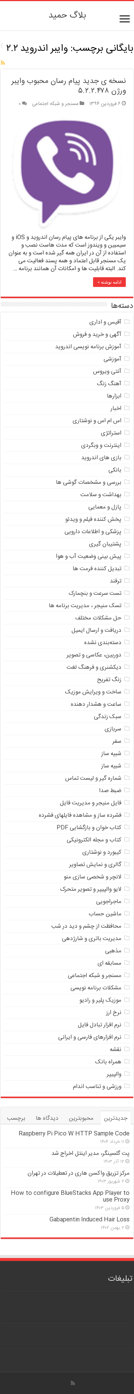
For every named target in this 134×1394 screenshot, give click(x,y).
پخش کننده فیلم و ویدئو (93, 519)
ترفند (115, 581)
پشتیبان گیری (105, 544)
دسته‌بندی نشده (102, 642)
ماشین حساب (105, 914)
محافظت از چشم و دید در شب (86, 926)
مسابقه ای (109, 963)
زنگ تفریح (109, 679)
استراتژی (111, 433)
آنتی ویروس (107, 371)
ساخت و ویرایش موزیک (93, 692)
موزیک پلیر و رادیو (100, 1000)
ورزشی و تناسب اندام (97, 1086)
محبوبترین (81, 1118)
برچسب (16, 1118)
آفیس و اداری (105, 322)
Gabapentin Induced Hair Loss (90, 1219)
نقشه (115, 1049)
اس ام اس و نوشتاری (97, 421)
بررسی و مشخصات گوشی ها (88, 482)
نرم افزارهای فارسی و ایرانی (89, 1037)
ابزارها (114, 396)
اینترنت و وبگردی (101, 445)
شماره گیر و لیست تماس (93, 778)
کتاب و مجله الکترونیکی (94, 840)
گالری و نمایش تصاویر (95, 864)
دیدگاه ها (47, 1118)
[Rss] (73, 1383)
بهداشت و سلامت (100, 495)
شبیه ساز (111, 753)
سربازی (113, 729)
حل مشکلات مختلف (98, 618)
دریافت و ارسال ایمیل (96, 630)
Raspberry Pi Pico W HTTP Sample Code (74, 1133)
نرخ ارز (113, 1012)
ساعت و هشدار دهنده (96, 704)
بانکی (114, 470)
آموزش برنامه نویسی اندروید (88, 347)
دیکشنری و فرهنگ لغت (94, 667)
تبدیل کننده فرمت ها (97, 569)
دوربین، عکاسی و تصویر (94, 655)
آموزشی (112, 359)
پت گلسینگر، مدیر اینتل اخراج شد (90, 1153)
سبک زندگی (107, 716)
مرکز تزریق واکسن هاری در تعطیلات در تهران (79, 1173)
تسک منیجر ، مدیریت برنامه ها (85, 606)
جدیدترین (115, 1118)
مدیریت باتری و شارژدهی (91, 938)
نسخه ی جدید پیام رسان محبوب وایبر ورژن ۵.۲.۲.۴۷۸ (69, 86)
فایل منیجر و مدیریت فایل (90, 803)
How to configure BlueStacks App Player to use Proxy (70, 1197)
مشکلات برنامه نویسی (95, 988)
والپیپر (114, 1074)
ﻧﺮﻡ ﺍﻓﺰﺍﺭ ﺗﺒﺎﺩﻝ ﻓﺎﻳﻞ (99, 1025)
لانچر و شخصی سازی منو (92, 877)
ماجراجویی (108, 901)
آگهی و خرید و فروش (97, 334)
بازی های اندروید (101, 458)
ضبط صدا (110, 790)
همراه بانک (108, 1062)
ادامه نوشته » (109, 282)
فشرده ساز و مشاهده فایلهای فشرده (80, 815)
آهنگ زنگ (109, 384)
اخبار (116, 408)
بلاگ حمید (67, 16)
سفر (116, 741)
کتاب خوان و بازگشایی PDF (89, 827)
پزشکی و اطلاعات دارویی (92, 532)
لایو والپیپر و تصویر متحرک (90, 889)
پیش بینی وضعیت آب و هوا (88, 556)
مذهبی (113, 951)
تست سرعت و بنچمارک (94, 593)
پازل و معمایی (104, 507)
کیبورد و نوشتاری (101, 852)
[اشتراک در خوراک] (3, 63)
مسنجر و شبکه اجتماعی (55, 104)
